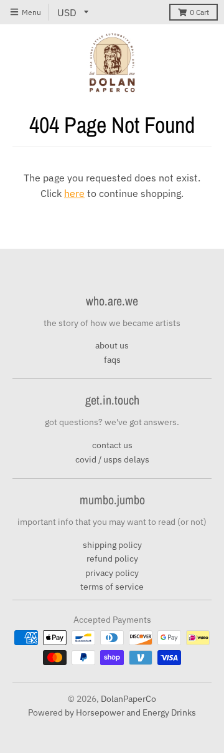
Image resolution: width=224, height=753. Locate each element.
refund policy (112, 558)
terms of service (112, 586)
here (74, 193)
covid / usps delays (112, 459)
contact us (112, 445)
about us (112, 345)
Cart (199, 12)
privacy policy (112, 572)
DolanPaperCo (128, 698)
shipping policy (112, 544)
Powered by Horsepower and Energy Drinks (112, 712)
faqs (112, 359)
